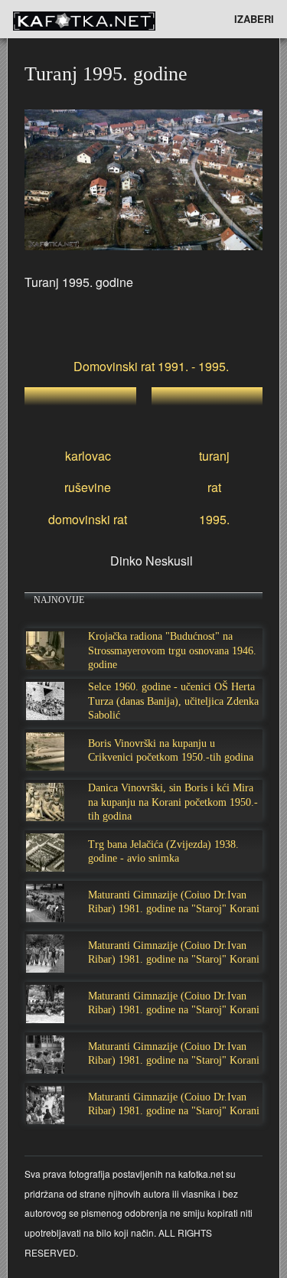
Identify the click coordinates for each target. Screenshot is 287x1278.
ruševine (87, 487)
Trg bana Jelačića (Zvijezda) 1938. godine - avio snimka (163, 851)
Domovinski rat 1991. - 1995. (151, 366)
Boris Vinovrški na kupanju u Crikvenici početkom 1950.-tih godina (170, 750)
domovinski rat (87, 519)
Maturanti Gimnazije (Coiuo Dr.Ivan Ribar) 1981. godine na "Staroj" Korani (173, 901)
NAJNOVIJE (59, 600)
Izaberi (254, 18)
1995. (214, 519)
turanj (214, 456)
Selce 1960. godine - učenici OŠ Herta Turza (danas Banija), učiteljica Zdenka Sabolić (173, 700)
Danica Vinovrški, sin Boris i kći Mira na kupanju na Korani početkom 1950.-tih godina (173, 801)
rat (214, 487)
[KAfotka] (107, 19)
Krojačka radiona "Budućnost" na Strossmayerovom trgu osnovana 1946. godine (172, 650)
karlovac (88, 456)
